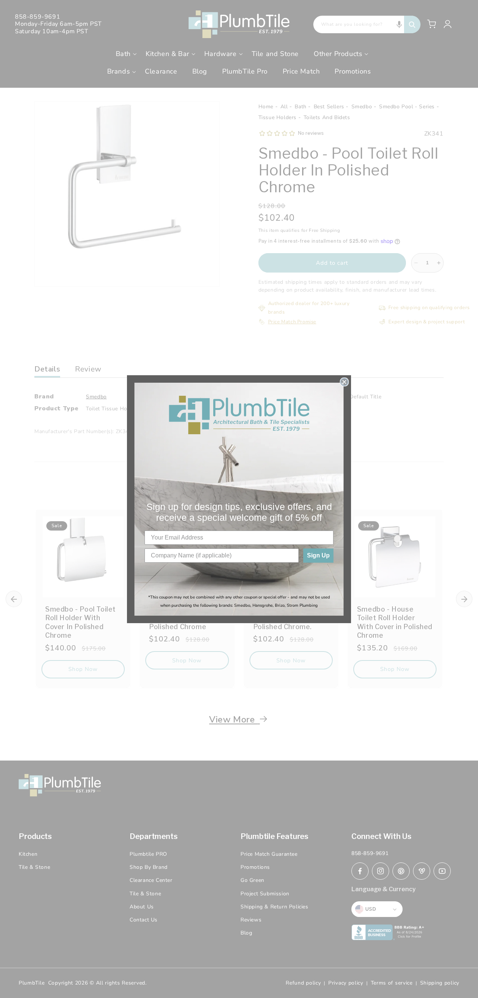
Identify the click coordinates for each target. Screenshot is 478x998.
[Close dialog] (344, 382)
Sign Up (318, 555)
